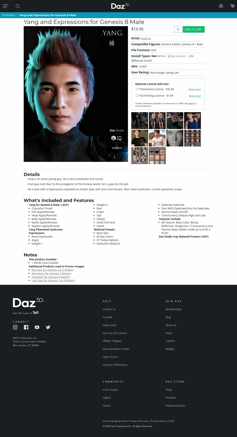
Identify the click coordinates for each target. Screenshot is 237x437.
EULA (171, 421)
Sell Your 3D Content (115, 333)
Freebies (171, 397)
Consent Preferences (115, 365)
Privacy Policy (158, 421)
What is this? (195, 89)
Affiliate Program (112, 341)
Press (169, 333)
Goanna (146, 38)
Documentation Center (116, 349)
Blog (168, 317)
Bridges (170, 349)
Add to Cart (193, 29)
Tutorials (108, 317)
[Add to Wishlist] (178, 29)
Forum (106, 405)
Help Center (110, 325)
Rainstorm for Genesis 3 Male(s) (51, 273)
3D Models (8, 15)
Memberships (174, 309)
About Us (171, 325)
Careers (170, 341)
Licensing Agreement (115, 421)
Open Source (110, 357)
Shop (169, 389)
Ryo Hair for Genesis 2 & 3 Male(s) (53, 270)
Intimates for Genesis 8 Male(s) (51, 277)
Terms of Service (138, 421)
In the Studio (110, 389)
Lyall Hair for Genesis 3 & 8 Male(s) (53, 280)
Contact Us (109, 309)
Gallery (107, 397)
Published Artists (175, 405)
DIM (191, 56)
